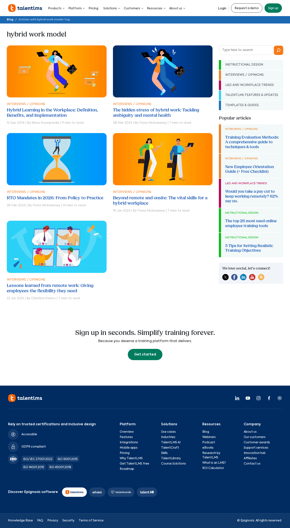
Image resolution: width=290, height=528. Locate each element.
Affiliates (250, 458)
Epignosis (247, 520)
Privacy (52, 520)
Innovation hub (255, 453)
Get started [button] (145, 354)
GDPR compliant (33, 446)
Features (126, 437)
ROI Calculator (213, 468)
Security (68, 520)
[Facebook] (269, 398)
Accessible (29, 434)
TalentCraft (170, 447)
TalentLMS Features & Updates (251, 95)
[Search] (278, 50)
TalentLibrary (171, 458)
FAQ (40, 520)
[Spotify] (279, 398)
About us (175, 8)
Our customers (255, 437)
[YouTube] (247, 398)
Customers (132, 8)
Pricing (93, 8)
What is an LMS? (214, 462)
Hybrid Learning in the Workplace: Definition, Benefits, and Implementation (52, 112)
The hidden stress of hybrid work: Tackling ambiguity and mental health (156, 112)
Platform (75, 8)
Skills (164, 453)
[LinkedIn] (237, 398)
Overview (127, 431)
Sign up (273, 8)
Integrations (129, 442)
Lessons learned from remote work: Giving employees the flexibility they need (50, 288)
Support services (256, 447)
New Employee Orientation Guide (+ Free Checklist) (249, 169)
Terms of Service (91, 520)
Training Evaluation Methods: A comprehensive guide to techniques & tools (252, 142)
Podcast (208, 442)
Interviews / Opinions (26, 104)
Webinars (209, 437)
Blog (10, 19)
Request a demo (247, 8)
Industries (168, 437)
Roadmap (127, 469)
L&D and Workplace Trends (249, 85)
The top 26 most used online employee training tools (251, 223)
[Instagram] (258, 398)
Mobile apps (129, 447)
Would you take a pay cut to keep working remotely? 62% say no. (251, 196)
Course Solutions (173, 463)
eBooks (208, 447)
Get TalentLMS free (134, 463)
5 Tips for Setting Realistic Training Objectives (249, 248)
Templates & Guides (242, 105)
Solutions (110, 8)
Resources (154, 8)
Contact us (252, 463)
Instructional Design (244, 64)
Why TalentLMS (131, 458)
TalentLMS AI (170, 442)
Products (55, 8)
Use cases (168, 431)
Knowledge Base (20, 520)
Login (222, 8)
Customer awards (257, 442)
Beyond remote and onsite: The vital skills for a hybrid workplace (160, 200)
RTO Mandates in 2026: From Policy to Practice (55, 198)
